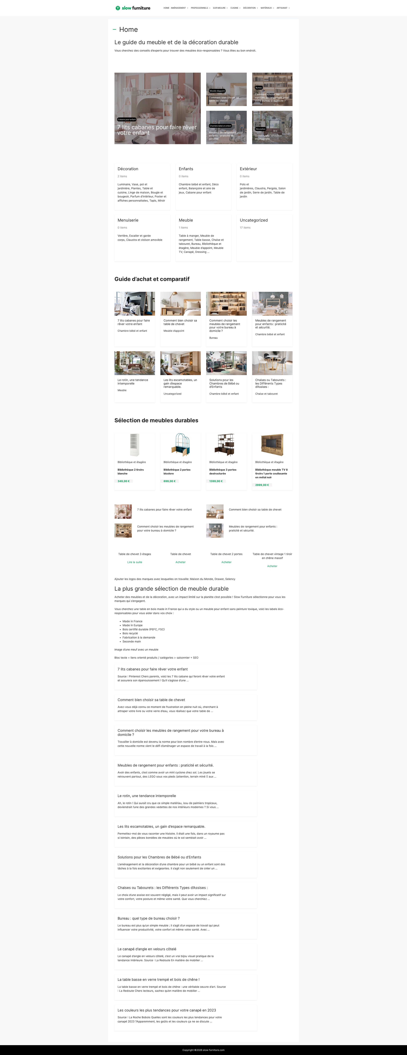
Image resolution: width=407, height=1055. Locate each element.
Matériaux (266, 8)
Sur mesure (219, 8)
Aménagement (178, 8)
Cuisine (234, 8)
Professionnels (199, 8)
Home (166, 8)
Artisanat (282, 8)
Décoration (249, 8)
